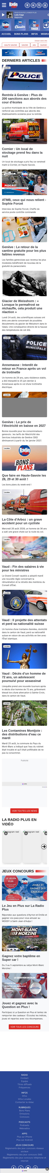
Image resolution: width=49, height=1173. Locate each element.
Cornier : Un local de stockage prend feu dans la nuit (22, 152)
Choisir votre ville (41, 41)
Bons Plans (21, 34)
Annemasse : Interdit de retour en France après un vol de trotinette (24, 368)
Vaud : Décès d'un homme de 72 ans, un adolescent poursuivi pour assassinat (24, 677)
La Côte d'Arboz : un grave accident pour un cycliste (22, 521)
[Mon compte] (45, 5)
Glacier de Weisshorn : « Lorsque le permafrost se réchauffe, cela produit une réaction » (22, 306)
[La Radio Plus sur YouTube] (28, 1168)
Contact (24, 1078)
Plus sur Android (24, 1140)
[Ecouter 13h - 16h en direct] (24, 52)
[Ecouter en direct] (33, 5)
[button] (12, 846)
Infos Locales (24, 1099)
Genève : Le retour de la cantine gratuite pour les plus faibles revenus (24, 250)
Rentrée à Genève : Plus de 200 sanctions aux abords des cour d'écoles (24, 98)
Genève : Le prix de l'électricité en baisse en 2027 (24, 423)
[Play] (3, 14)
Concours (24, 1116)
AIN (34, 45)
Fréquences (24, 1087)
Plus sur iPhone (24, 1136)
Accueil (6, 34)
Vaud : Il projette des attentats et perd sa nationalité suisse (24, 621)
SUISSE (43, 45)
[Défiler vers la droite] (44, 846)
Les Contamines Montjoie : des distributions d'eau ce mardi (22, 734)
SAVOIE (25, 45)
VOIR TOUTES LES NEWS (24, 811)
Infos (34, 34)
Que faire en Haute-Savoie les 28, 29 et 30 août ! (24, 477)
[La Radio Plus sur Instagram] (35, 1168)
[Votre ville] (27, 5)
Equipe (24, 1081)
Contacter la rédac (24, 1102)
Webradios (24, 1128)
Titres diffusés (25, 1084)
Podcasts (24, 1125)
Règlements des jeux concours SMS (24, 1154)
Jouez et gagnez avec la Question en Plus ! (20, 1005)
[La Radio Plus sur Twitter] (20, 1168)
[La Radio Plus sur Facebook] (13, 1168)
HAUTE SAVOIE (10, 45)
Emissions (24, 1113)
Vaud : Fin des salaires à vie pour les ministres (23, 568)
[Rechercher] (39, 5)
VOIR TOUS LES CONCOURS (24, 1027)
